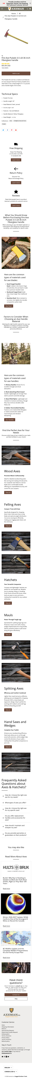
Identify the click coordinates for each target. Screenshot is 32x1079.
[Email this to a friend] (15, 130)
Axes (11, 120)
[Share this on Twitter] (3, 130)
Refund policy (6, 1041)
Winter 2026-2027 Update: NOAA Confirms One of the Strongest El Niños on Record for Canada (15, 919)
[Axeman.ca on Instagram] (6, 1057)
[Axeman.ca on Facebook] (4, 1057)
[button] (6, 63)
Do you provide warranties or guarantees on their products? (16, 834)
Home (13, 13)
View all (8, 492)
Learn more (16, 160)
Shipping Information (8, 1027)
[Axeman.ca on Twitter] (8, 1057)
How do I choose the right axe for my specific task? (15, 809)
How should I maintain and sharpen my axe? (14, 826)
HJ (2, 55)
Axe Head (9, 306)
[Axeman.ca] (16, 9)
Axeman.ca (11, 1076)
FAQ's (3, 1025)
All (20, 13)
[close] (30, 3)
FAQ (16, 999)
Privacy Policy (5, 1037)
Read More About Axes (16, 856)
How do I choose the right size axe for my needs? (16, 796)
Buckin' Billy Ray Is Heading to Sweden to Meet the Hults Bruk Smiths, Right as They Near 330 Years (15, 881)
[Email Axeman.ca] (2, 1057)
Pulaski (4, 124)
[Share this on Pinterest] (11, 130)
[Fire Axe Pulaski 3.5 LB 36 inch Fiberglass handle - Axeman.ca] (16, 37)
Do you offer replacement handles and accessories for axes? (15, 818)
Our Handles (10, 420)
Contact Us (16, 995)
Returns (4, 1028)
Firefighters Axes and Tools (20, 120)
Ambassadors (5, 1034)
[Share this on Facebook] (7, 130)
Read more (6, 888)
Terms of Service (6, 1036)
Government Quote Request (10, 1032)
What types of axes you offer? (15, 803)
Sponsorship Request (8, 1030)
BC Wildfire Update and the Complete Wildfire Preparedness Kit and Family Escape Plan (15, 950)
